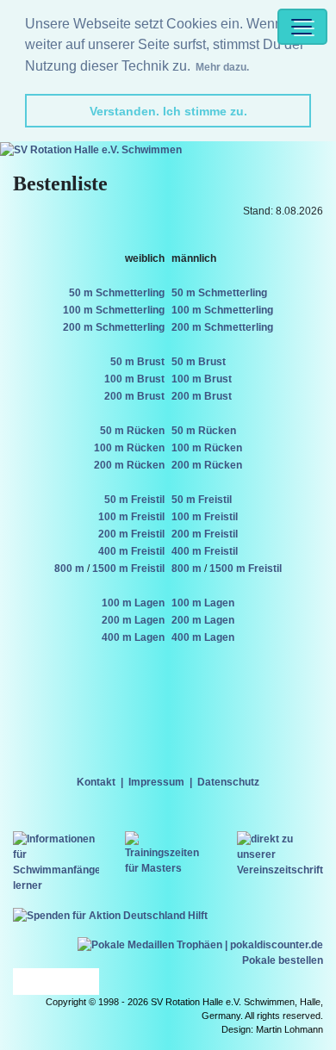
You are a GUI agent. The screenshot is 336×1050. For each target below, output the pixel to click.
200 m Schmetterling (114, 327)
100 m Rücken (129, 448)
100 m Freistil (131, 517)
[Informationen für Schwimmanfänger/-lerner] (56, 861)
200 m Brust (134, 396)
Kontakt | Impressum (130, 782)
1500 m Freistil (128, 568)
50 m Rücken (132, 431)
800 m (69, 568)
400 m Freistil (131, 551)
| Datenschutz (221, 782)
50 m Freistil (134, 500)
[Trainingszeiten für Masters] (168, 853)
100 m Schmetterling (114, 310)
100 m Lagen (133, 603)
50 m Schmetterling (117, 293)
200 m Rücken (129, 465)
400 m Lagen (133, 637)
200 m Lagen (133, 620)
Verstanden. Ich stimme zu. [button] (168, 111)
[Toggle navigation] (302, 27)
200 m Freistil (131, 534)
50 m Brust (137, 362)
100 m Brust (134, 379)
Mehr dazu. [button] (222, 67)
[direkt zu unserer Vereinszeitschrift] (280, 854)
